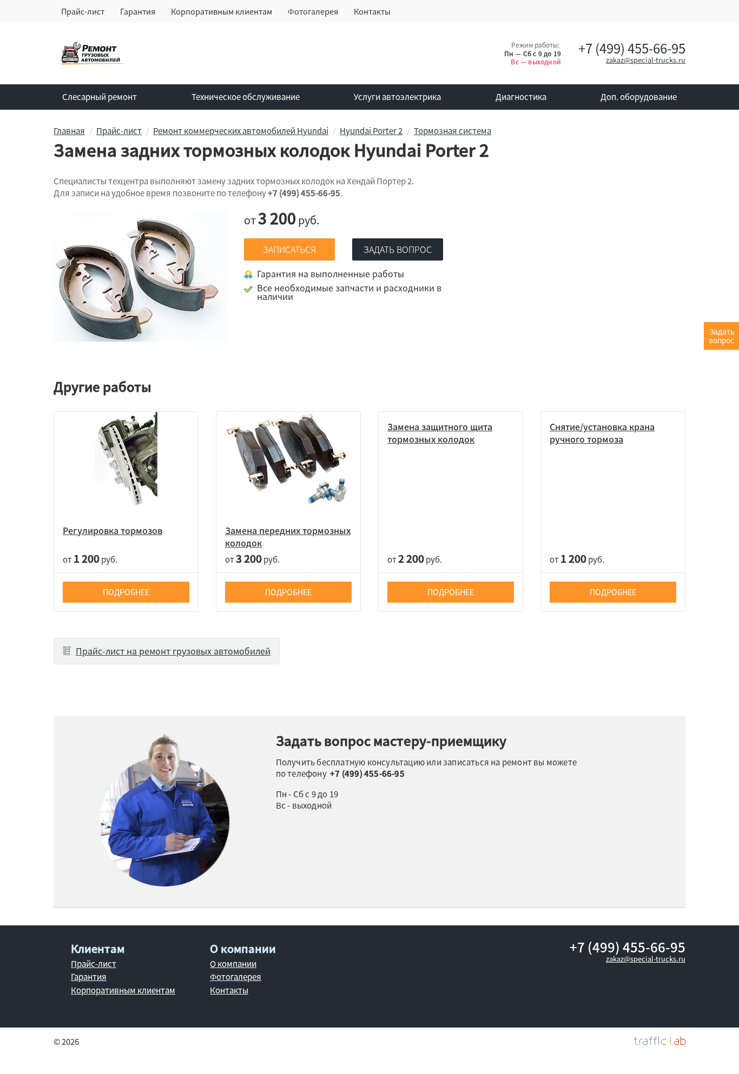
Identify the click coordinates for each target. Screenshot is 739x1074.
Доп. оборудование (639, 97)
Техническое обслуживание (246, 97)
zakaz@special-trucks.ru (645, 60)
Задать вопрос (398, 249)
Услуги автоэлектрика (397, 97)
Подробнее (126, 592)
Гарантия (137, 11)
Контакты (372, 11)
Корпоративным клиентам (221, 11)
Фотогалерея (313, 11)
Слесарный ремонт (99, 97)
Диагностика (521, 97)
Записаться (289, 249)
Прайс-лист (82, 11)
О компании (233, 964)
